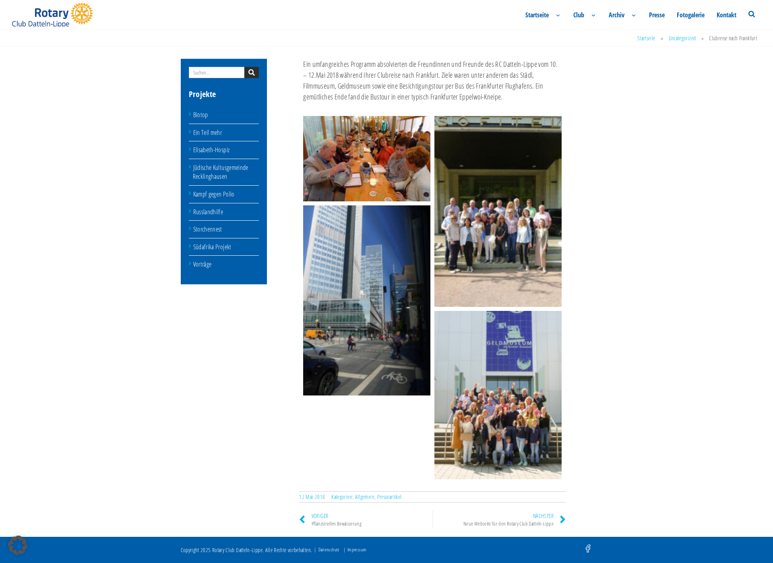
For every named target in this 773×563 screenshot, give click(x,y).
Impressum (356, 549)
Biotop (200, 114)
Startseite (537, 14)
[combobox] (217, 72)
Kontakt (726, 14)
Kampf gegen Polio (214, 194)
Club (578, 14)
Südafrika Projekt (212, 246)
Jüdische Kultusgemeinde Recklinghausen (220, 172)
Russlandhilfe (208, 211)
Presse (657, 14)
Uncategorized (682, 38)
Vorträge (202, 264)
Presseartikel (389, 497)
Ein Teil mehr (207, 132)
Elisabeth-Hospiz (211, 149)
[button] (17, 545)
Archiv (616, 14)
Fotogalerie (691, 14)
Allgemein (364, 497)
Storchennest (207, 229)
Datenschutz (328, 549)
